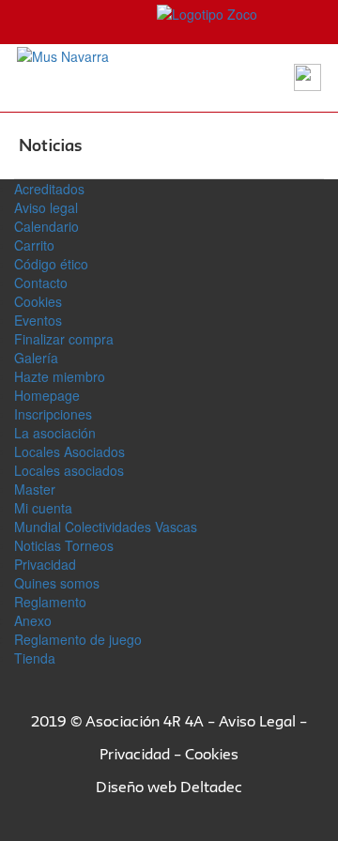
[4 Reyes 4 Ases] (63, 54)
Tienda (34, 658)
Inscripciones (53, 414)
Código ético (51, 263)
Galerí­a (36, 357)
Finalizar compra (64, 338)
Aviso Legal (257, 720)
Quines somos (57, 582)
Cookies (38, 301)
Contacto (41, 282)
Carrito (34, 245)
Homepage (47, 395)
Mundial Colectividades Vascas (105, 526)
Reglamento (50, 601)
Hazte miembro (59, 376)
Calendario (46, 226)
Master (34, 489)
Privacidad (45, 564)
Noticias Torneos (64, 545)
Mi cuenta (43, 507)
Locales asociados (69, 470)
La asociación (55, 432)
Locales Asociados (69, 451)
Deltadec (211, 786)
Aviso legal (46, 207)
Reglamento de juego (78, 639)
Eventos (38, 320)
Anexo (33, 620)
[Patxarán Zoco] (136, 12)
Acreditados (49, 188)
